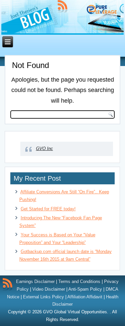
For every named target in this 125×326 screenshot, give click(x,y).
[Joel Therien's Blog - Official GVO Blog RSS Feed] (7, 284)
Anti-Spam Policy (85, 289)
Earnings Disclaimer (35, 281)
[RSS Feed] (62, 6)
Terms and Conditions (79, 281)
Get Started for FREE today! (48, 208)
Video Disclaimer (48, 289)
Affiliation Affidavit (84, 296)
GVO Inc (44, 148)
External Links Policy (43, 296)
